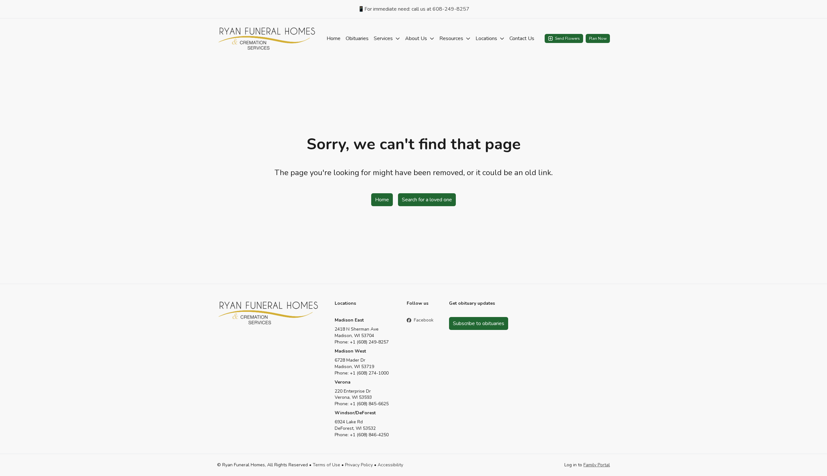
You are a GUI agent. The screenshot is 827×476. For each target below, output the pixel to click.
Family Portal (596, 465)
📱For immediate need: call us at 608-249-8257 (413, 9)
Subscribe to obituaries (478, 323)
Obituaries (357, 38)
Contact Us (521, 38)
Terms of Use (326, 465)
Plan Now (598, 38)
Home (333, 38)
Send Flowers (567, 38)
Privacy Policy (359, 465)
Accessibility (390, 465)
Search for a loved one (427, 199)
